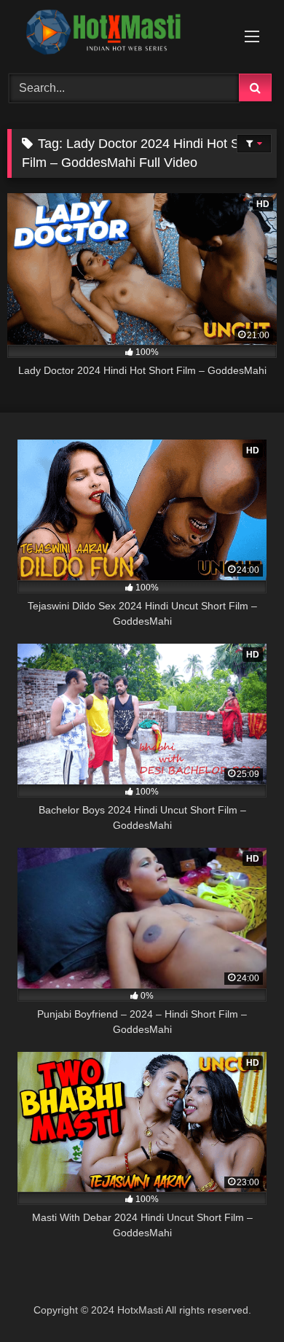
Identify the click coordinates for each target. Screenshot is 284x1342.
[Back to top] (239, 1298)
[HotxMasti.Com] (116, 34)
